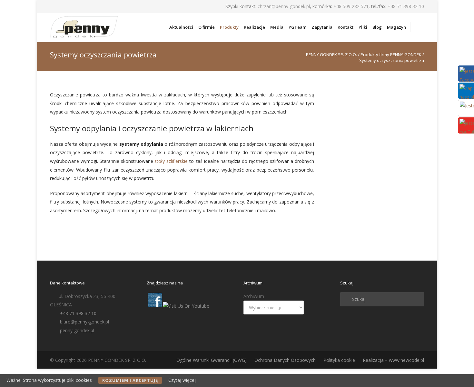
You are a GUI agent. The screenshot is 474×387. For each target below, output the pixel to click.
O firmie (206, 27)
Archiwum (253, 296)
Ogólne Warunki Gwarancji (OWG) (211, 360)
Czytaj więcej (182, 380)
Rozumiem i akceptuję (130, 380)
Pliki (363, 27)
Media (276, 27)
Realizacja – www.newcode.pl (393, 360)
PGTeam (297, 27)
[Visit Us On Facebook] (155, 306)
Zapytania (321, 27)
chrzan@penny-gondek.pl (284, 6)
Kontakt (345, 27)
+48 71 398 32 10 (406, 6)
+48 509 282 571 (351, 6)
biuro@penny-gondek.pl (84, 322)
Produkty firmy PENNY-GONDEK (390, 54)
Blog (377, 27)
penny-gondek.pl (77, 330)
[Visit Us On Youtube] (186, 306)
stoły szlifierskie (171, 161)
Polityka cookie (339, 360)
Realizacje (254, 27)
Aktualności (181, 27)
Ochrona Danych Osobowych (285, 360)
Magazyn (396, 27)
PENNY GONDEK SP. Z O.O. (331, 54)
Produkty (229, 27)
